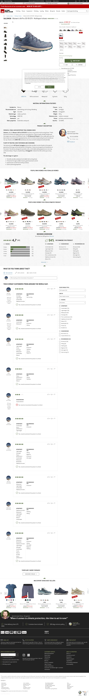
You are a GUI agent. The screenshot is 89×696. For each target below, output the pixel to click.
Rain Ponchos (26, 685)
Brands (58, 11)
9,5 (61, 50)
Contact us (46, 659)
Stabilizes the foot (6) (50, 257)
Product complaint (48, 662)
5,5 (79, 43)
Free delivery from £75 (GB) (9, 3)
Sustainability (69, 664)
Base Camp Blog (8, 1)
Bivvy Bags (47, 687)
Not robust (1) (62, 247)
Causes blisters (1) (63, 249)
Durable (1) (64, 327)
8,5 (78, 46)
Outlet (63, 11)
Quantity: (61, 57)
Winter (47, 11)
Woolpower (69, 687)
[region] (45, 80)
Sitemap (4, 691)
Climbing (36, 11)
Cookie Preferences (48, 666)
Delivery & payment (49, 653)
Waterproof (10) (49, 251)
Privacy (49, 664)
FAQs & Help (47, 657)
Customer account (70, 655)
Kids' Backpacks (48, 686)
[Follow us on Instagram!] (25, 655)
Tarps (2, 686)
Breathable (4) (64, 323)
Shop (2, 1)
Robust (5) (47, 259)
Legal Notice (69, 660)
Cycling (42, 11)
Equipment (29, 11)
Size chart (61, 53)
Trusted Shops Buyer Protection (68, 75)
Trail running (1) (77, 257)
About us (68, 653)
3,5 (61, 43)
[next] (83, 183)
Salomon (7, 18)
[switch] (85, 694)
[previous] (5, 183)
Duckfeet (69, 684)
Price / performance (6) (50, 255)
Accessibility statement (72, 662)
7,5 (70, 46)
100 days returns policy (52, 3)
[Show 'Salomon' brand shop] (5, 23)
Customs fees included (30, 3)
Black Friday (3, 684)
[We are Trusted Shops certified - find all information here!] (70, 624)
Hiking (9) (75, 249)
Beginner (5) (76, 253)
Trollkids (68, 688)
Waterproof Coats (26, 684)
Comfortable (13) (49, 247)
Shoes (23, 11)
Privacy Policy (28, 83)
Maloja (68, 685)
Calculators (3, 683)
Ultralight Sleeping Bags (50, 685)
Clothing (18, 11)
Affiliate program (70, 659)
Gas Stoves (3, 685)
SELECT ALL (50, 86)
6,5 (61, 46)
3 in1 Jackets (26, 683)
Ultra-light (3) (76, 255)
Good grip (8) (48, 253)
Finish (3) (63, 325)
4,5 (70, 43)
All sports (52, 11)
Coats (24, 686)
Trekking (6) (76, 251)
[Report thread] (55, 288)
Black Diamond (70, 686)
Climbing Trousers (5, 687)
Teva (68, 683)
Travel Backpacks (48, 684)
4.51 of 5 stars (76, 3)
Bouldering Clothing (5, 688)
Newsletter (69, 657)
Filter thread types (64, 287)
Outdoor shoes (10, 16)
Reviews (63, 299)
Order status (47, 655)
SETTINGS (39, 86)
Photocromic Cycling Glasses (51, 688)
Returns (46, 660)
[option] (32, 42)
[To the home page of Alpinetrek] (7, 11)
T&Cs (45, 664)
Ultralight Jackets (27, 687)
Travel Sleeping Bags (49, 683)
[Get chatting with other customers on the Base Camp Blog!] (29, 655)
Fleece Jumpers (26, 688)
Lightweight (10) (49, 249)
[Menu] (88, 691)
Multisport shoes (18, 16)
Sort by (61, 293)
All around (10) (76, 247)
